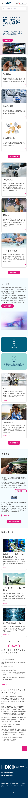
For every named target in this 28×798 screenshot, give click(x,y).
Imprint (18, 783)
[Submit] (3, 8)
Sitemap (16, 785)
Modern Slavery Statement (8, 783)
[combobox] (14, 8)
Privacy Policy (9, 785)
